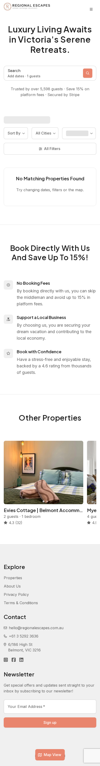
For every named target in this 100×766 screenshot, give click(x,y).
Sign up (50, 722)
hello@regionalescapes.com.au (36, 627)
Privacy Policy (16, 594)
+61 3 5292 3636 (23, 636)
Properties (13, 577)
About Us (12, 586)
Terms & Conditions (21, 602)
